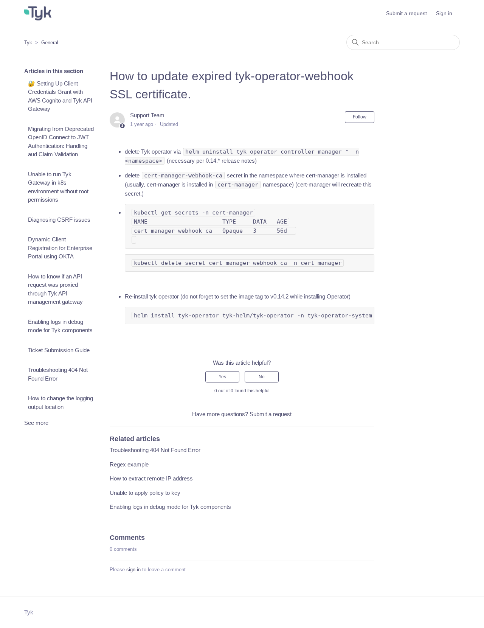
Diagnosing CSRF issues (59, 219)
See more (36, 423)
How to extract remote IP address (151, 478)
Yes (222, 376)
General (49, 42)
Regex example (129, 464)
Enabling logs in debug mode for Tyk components (60, 326)
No (262, 376)
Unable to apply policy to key (145, 493)
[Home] (37, 13)
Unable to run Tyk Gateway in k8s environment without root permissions (58, 187)
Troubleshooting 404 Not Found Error (58, 374)
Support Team (147, 115)
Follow (359, 117)
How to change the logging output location (60, 402)
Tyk (28, 42)
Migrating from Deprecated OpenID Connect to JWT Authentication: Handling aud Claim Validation (61, 142)
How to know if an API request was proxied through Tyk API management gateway (55, 289)
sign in (133, 569)
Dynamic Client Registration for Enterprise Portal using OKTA (60, 248)
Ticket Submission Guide (59, 350)
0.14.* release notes (230, 160)
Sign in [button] (444, 13)
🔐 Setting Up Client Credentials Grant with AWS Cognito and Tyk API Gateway (60, 96)
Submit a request (406, 13)
